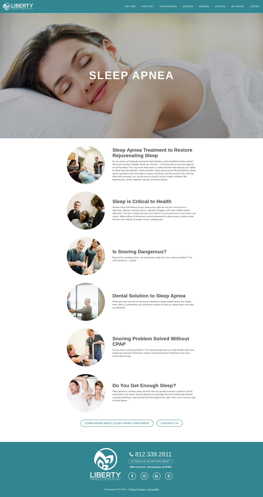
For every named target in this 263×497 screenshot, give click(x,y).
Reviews (204, 6)
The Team (129, 6)
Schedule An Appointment (150, 461)
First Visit (147, 6)
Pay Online (237, 6)
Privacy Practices (137, 489)
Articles (220, 6)
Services (188, 6)
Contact (255, 6)
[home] (18, 6)
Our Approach (168, 6)
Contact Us (169, 423)
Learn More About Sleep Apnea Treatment (117, 423)
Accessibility (153, 489)
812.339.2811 (150, 454)
